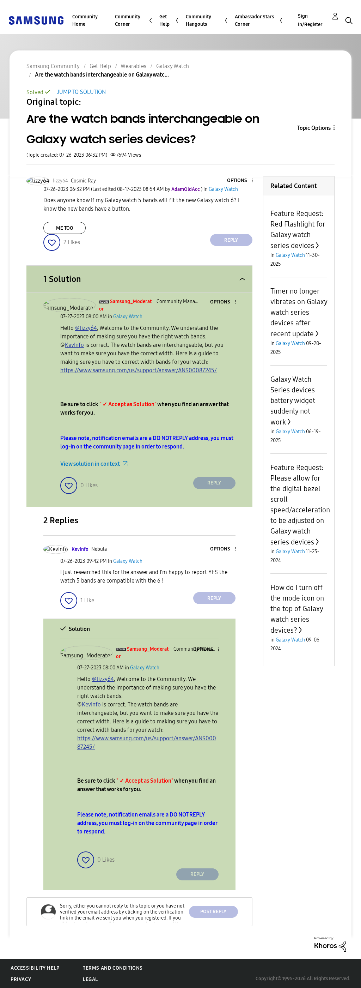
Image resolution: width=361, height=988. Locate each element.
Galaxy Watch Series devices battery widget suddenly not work (292, 400)
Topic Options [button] (314, 128)
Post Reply (213, 912)
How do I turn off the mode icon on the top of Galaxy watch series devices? (297, 608)
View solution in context (90, 463)
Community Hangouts (198, 20)
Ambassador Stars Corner (254, 20)
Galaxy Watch (172, 66)
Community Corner (127, 20)
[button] (240, 180)
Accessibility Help (35, 968)
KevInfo (74, 345)
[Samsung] (35, 20)
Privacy (21, 979)
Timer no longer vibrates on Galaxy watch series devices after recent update (298, 312)
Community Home (85, 20)
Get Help (164, 20)
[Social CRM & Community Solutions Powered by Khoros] (330, 943)
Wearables (133, 66)
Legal (90, 979)
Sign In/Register (310, 20)
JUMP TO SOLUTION (81, 92)
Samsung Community (53, 66)
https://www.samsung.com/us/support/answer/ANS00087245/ (138, 370)
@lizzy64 (86, 328)
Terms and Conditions (113, 968)
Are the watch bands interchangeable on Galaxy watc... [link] (102, 74)
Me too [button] (64, 228)
